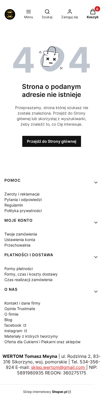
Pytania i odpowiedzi (23, 199)
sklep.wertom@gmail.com (58, 367)
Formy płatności (18, 268)
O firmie (11, 314)
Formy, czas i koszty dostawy (31, 274)
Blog (8, 319)
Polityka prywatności (23, 210)
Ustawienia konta (19, 239)
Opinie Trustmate (19, 308)
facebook (13, 325)
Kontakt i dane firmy (22, 303)
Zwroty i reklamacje (22, 194)
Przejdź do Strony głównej (51, 141)
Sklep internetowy (45, 392)
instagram (13, 330)
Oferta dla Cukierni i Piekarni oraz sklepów (42, 341)
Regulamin (13, 205)
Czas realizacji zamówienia (28, 279)
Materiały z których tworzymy (31, 336)
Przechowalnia (17, 245)
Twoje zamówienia (20, 234)
